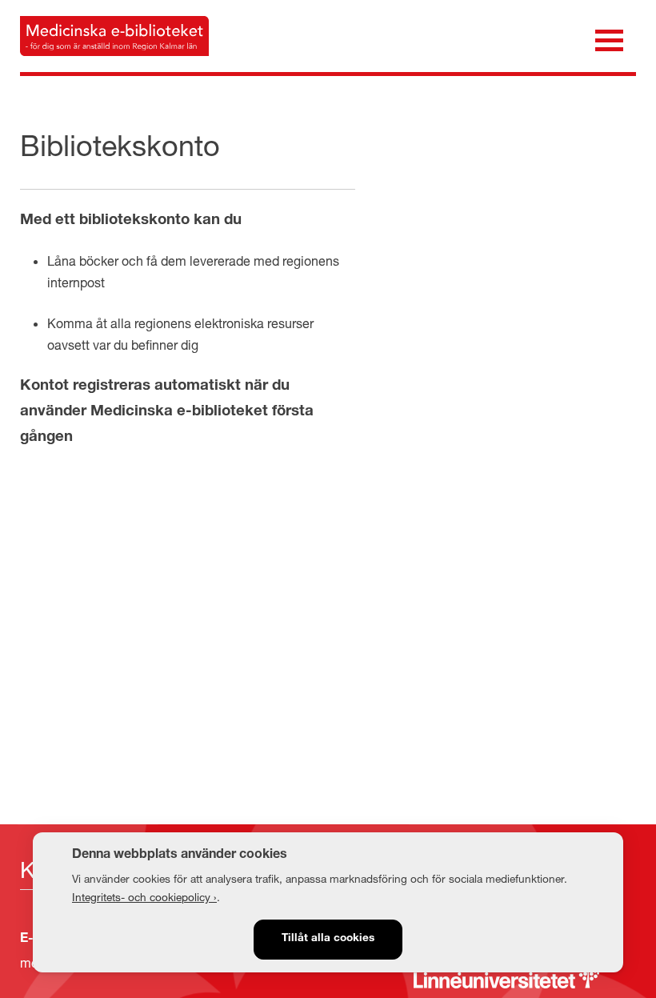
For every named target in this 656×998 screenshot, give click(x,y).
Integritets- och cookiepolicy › (144, 897)
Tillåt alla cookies (328, 938)
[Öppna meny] (609, 39)
